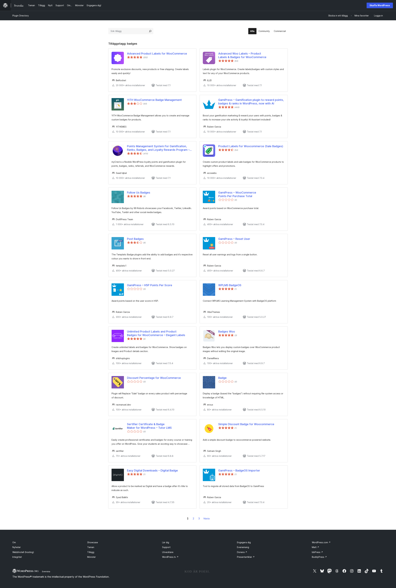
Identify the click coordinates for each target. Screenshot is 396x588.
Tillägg (90, 552)
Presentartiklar (246, 557)
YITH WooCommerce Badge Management (154, 99)
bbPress (317, 552)
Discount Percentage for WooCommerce (154, 377)
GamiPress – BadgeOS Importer (239, 470)
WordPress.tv (170, 557)
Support (166, 547)
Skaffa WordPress (380, 5)
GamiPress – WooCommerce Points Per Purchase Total (237, 194)
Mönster (91, 557)
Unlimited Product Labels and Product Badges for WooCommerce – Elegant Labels (156, 333)
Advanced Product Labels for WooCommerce (157, 53)
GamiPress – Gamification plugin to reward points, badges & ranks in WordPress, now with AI (251, 101)
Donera (242, 552)
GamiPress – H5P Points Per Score (149, 285)
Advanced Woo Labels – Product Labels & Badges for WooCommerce (242, 55)
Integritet (17, 557)
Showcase (92, 542)
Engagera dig (244, 542)
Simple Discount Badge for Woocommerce (246, 424)
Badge (222, 377)
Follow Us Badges (138, 192)
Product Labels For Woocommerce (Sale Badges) (250, 146)
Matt (315, 547)
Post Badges (135, 238)
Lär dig (165, 542)
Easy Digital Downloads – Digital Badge (152, 470)
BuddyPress (319, 557)
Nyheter (16, 547)
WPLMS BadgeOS (229, 285)
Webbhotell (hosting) (23, 552)
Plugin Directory (20, 15)
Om (14, 542)
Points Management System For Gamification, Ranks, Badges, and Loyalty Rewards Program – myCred (158, 148)
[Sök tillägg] (150, 31)
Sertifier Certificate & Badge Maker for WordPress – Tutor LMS (149, 426)
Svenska (46, 571)
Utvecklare (167, 552)
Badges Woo (226, 331)
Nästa (207, 518)
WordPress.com (321, 542)
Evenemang (243, 547)
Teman (90, 547)
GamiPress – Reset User (234, 238)
